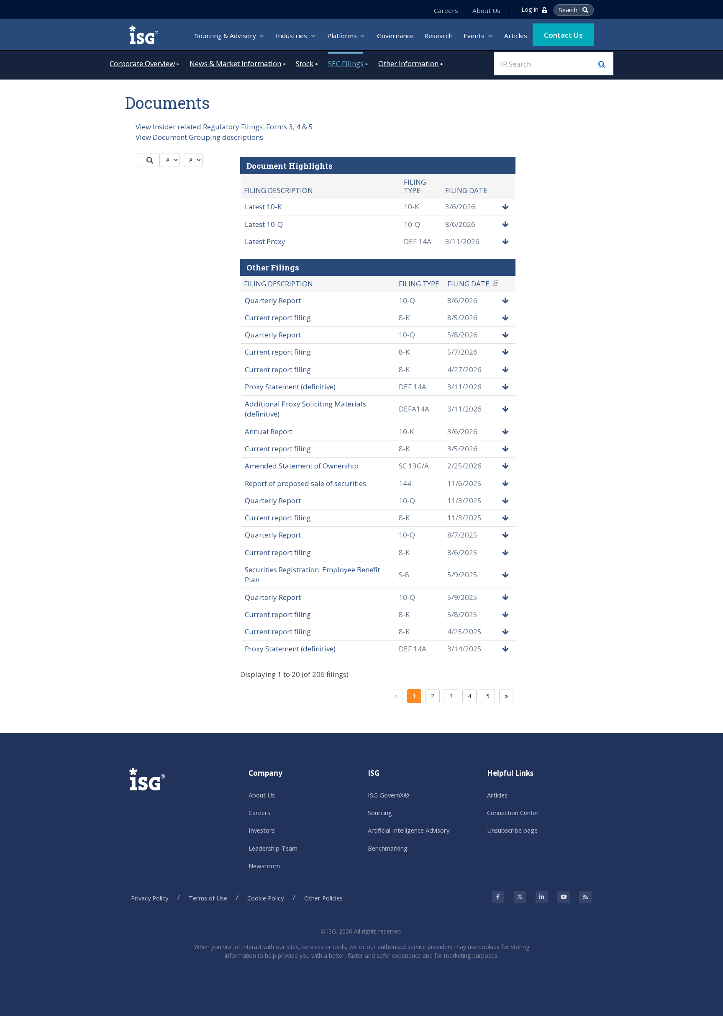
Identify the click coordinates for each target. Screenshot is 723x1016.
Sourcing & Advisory (225, 35)
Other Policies (323, 898)
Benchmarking (388, 848)
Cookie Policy (265, 898)
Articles (515, 35)
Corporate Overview (142, 63)
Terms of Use (208, 898)
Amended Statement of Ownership (302, 466)
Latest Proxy (265, 241)
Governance (395, 35)
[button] (505, 206)
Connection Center (513, 812)
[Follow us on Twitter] (520, 897)
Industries (291, 35)
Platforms (342, 35)
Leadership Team (273, 848)
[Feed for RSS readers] (585, 897)
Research (438, 35)
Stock (304, 63)
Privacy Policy (149, 898)
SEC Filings (346, 63)
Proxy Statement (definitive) (290, 386)
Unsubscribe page (512, 830)
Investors (262, 830)
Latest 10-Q (264, 224)
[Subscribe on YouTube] (563, 897)
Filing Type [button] (419, 283)
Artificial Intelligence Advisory (408, 830)
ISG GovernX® (388, 795)
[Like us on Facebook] (498, 897)
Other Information (408, 63)
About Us (486, 11)
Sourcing (380, 812)
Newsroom (264, 866)
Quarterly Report (273, 300)
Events (474, 35)
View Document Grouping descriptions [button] (199, 137)
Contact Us (563, 35)
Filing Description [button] (278, 283)
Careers (446, 11)
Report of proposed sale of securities (305, 483)
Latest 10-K (263, 206)
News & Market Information (235, 63)
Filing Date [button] (468, 283)
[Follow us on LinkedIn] (542, 897)
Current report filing (278, 317)
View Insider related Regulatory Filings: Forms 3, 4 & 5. (225, 126)
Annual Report (268, 431)
